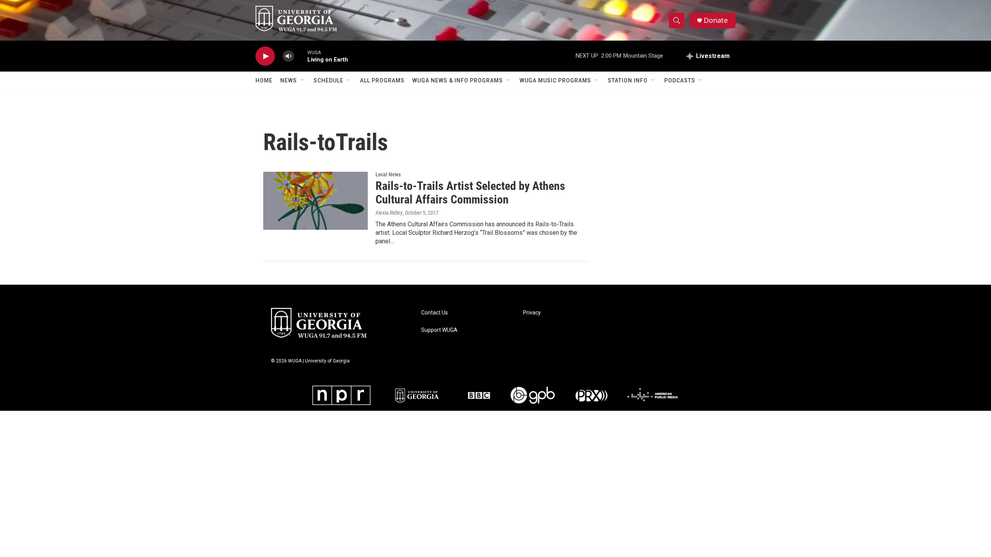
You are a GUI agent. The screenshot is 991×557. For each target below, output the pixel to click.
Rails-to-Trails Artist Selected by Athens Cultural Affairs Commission (470, 192)
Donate (716, 20)
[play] (265, 56)
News (288, 80)
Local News (388, 174)
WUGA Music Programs (555, 80)
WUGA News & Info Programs (457, 80)
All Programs (382, 80)
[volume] (288, 56)
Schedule (328, 80)
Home (264, 80)
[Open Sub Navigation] (303, 80)
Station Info (628, 80)
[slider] (301, 56)
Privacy (532, 313)
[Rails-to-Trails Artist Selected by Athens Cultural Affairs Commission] (315, 201)
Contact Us (434, 313)
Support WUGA (439, 330)
